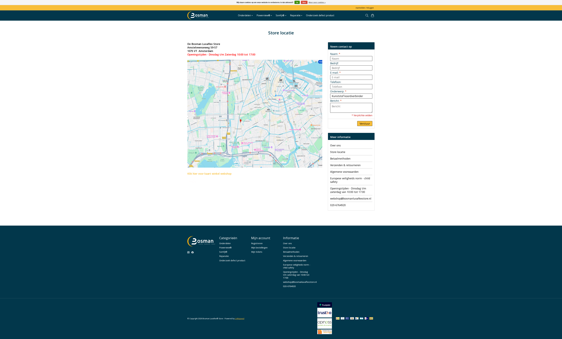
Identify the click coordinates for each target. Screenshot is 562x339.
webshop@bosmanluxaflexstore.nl (350, 198)
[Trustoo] (324, 316)
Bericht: (336, 100)
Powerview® (225, 247)
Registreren (257, 243)
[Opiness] (324, 327)
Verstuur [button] (365, 123)
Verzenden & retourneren (345, 165)
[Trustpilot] (324, 306)
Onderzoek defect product (320, 15)
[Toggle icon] (367, 15)
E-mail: (335, 72)
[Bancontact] (357, 318)
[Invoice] (342, 318)
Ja (297, 2)
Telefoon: (335, 82)
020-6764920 (338, 205)
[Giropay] (366, 318)
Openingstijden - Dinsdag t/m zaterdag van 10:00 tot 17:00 (348, 190)
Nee (304, 2)
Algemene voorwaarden (344, 171)
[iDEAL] (338, 318)
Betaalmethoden (340, 158)
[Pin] (347, 318)
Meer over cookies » (317, 2)
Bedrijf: (334, 63)
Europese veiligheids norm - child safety (350, 180)
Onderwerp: (338, 91)
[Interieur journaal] (324, 333)
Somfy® (223, 251)
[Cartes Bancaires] (361, 318)
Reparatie (224, 256)
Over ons (335, 145)
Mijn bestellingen (259, 247)
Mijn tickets (256, 251)
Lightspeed (239, 318)
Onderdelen (225, 243)
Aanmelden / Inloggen (365, 8)
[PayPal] (371, 318)
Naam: (335, 54)
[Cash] (352, 318)
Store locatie (337, 152)
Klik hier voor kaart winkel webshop (209, 173)
